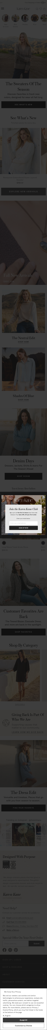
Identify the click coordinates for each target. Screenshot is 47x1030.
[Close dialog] (43, 497)
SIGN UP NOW (23, 528)
